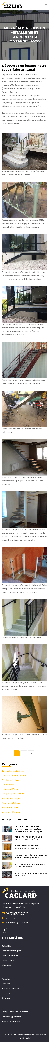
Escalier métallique (11, 780)
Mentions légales (26, 1034)
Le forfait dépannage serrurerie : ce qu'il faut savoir (29, 865)
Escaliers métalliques (11, 951)
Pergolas (6, 979)
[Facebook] (4, 930)
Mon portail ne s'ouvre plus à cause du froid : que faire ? (28, 838)
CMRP (13, 1034)
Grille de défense (10, 789)
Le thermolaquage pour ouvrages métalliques (30, 874)
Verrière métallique (11, 812)
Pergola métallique (11, 803)
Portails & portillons (10, 988)
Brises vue (6, 993)
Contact (6, 998)
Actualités (6, 946)
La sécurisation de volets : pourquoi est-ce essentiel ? (27, 847)
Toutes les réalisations (13, 771)
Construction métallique (14, 775)
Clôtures (6, 983)
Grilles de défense (10, 955)
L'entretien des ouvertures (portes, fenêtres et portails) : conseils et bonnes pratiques (28, 829)
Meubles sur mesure (11, 1021)
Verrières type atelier (11, 1016)
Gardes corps (8, 960)
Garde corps (8, 785)
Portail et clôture (10, 807)
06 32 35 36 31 (12, 918)
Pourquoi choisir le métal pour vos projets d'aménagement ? (30, 856)
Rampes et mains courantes (15, 1012)
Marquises (6, 965)
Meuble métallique (11, 798)
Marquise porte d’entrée (14, 794)
